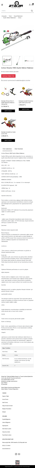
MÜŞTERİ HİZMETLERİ (7, 439)
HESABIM (4, 416)
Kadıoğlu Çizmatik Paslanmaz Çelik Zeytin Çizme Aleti (26, 101)
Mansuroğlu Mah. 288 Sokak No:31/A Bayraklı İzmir (14, 442)
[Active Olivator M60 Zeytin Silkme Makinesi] (17, 37)
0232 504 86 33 (6, 448)
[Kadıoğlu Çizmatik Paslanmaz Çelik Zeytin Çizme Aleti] (26, 91)
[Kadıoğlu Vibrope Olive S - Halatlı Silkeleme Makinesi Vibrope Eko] (8, 91)
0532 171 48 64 (6, 445)
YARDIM (4, 393)
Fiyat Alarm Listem (6, 435)
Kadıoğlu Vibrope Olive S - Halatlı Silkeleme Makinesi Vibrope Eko (7, 102)
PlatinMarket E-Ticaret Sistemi (13, 466)
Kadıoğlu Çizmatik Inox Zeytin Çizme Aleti (8, 132)
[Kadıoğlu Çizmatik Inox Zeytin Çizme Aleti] (8, 122)
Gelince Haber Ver (8, 76)
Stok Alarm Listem (6, 428)
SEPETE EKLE (8, 111)
